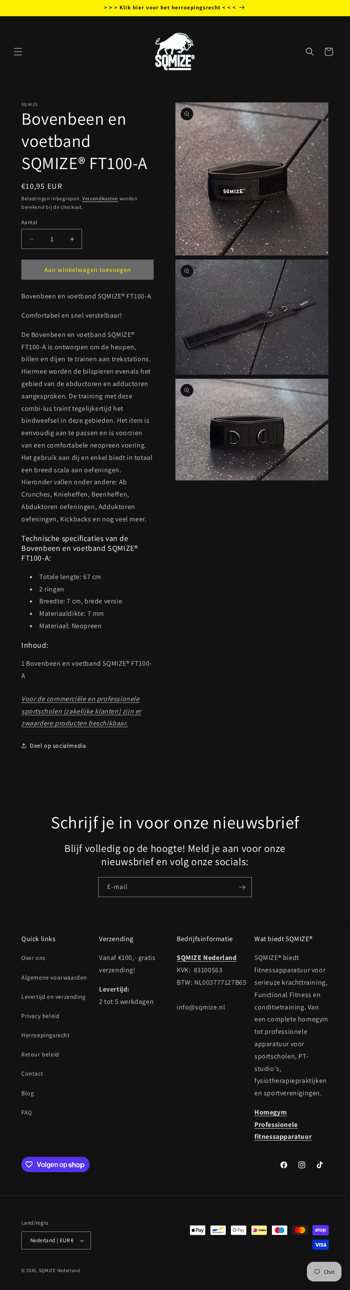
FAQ (26, 1112)
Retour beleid (40, 1054)
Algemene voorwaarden (54, 977)
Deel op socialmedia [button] (58, 745)
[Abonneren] (242, 887)
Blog (27, 1093)
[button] (18, 51)
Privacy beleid (40, 1016)
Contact (32, 1073)
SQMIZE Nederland (59, 1270)
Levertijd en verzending (53, 996)
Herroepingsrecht (45, 1035)
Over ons (33, 958)
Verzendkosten (100, 198)
